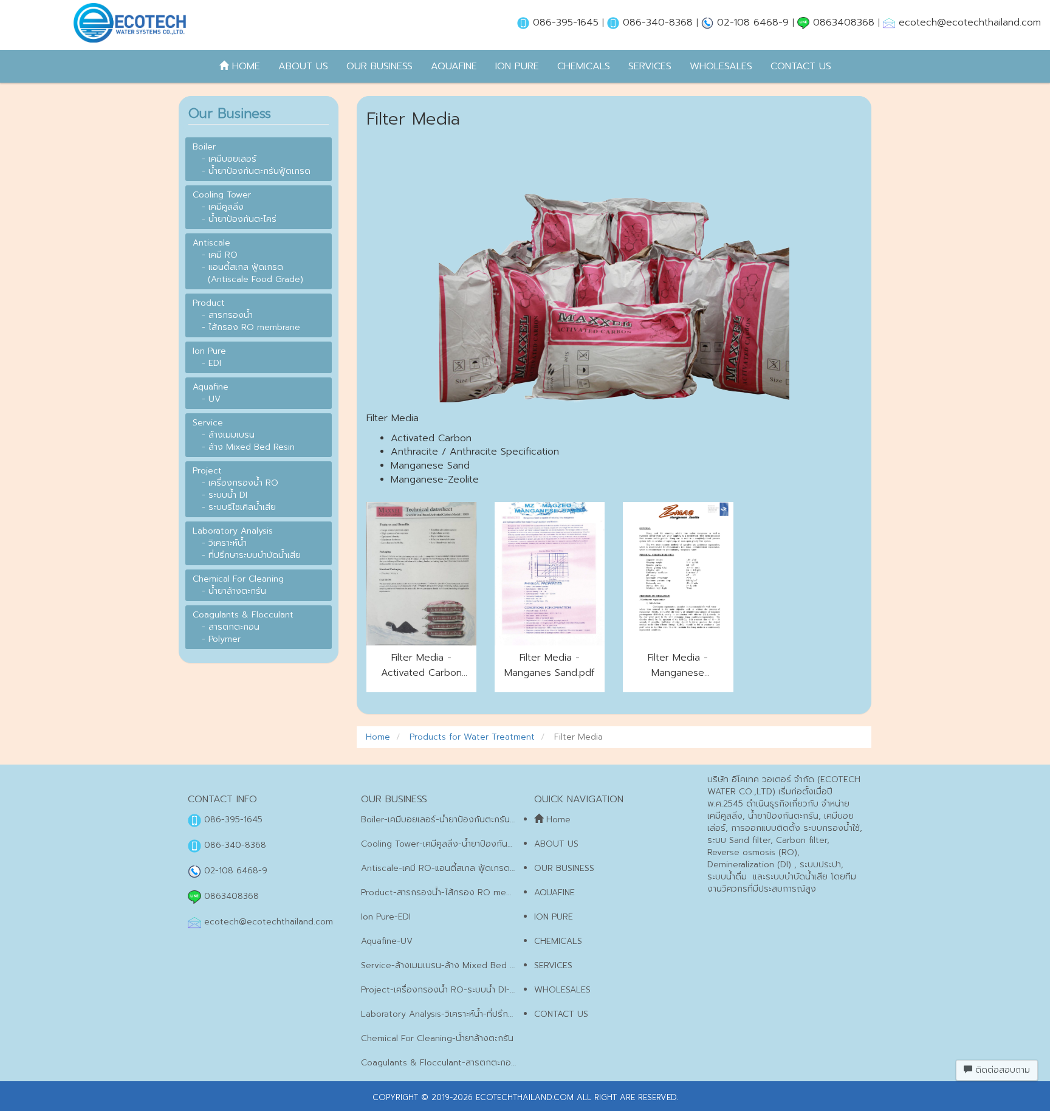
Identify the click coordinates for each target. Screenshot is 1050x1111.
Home (244, 66)
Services (649, 66)
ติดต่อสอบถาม (1001, 1070)
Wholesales (721, 66)
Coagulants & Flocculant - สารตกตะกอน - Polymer (243, 626)
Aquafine (454, 66)
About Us (303, 66)
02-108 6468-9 (752, 22)
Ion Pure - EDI (209, 357)
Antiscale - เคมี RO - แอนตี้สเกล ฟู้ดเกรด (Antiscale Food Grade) (248, 261)
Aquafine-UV (387, 941)
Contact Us (800, 66)
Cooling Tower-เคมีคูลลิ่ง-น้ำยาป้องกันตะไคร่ (445, 844)
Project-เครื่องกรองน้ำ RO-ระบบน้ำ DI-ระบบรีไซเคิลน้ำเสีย (469, 989)
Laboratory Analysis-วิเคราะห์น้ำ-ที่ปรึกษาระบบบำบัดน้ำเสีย (470, 1014)
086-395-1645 (565, 22)
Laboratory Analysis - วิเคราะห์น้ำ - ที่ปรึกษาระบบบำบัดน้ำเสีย (247, 543)
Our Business (379, 66)
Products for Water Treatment (471, 737)
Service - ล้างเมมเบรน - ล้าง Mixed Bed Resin (244, 434)
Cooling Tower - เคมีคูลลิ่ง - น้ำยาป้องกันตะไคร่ (234, 206)
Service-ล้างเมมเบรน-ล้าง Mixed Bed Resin (446, 965)
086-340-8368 (657, 22)
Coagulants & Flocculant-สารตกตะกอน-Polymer (456, 1062)
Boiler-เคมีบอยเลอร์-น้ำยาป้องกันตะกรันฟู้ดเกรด (451, 819)
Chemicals (583, 66)
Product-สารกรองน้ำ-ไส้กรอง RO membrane (449, 892)
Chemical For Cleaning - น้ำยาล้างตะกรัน (238, 585)
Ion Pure (517, 66)
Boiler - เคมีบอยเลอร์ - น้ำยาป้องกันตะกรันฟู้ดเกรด (252, 158)
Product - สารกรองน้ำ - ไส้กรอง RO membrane (246, 315)
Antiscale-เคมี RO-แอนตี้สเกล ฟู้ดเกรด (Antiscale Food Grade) (484, 868)
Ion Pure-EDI (386, 916)
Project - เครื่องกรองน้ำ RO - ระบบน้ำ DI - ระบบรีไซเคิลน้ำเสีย (235, 489)
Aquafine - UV (210, 392)
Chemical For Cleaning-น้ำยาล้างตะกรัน (437, 1038)
